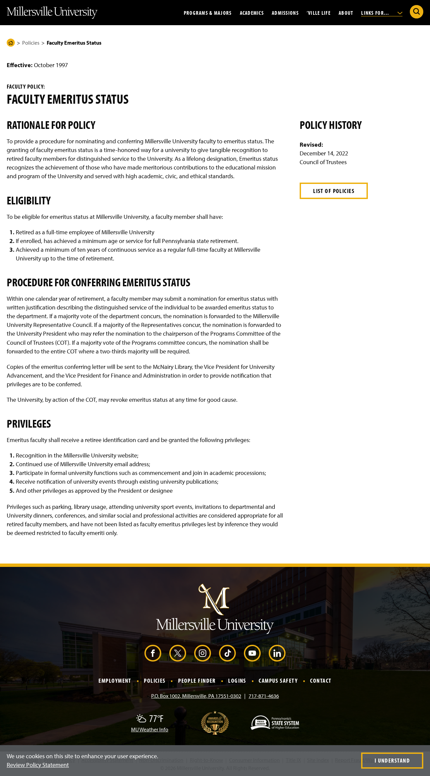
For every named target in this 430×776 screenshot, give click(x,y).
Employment (114, 681)
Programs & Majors (208, 12)
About (346, 12)
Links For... (376, 12)
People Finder (197, 681)
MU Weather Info (149, 729)
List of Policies (333, 191)
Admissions (285, 12)
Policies (30, 42)
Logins (237, 681)
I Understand (392, 760)
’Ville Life (319, 12)
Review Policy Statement (38, 765)
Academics (252, 12)
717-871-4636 (264, 696)
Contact (320, 681)
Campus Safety (278, 681)
